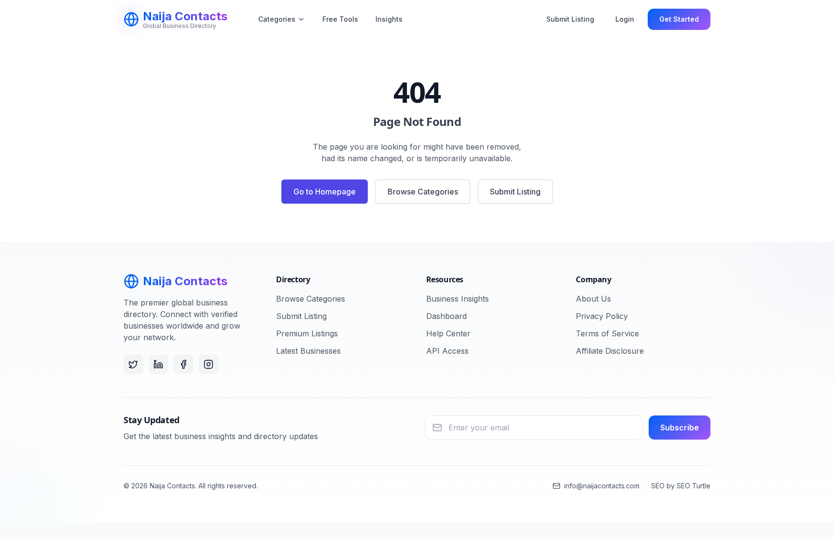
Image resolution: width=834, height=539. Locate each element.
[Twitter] (133, 364)
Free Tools (340, 19)
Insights (389, 19)
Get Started (679, 19)
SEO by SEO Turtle (680, 486)
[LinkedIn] (158, 364)
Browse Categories (423, 191)
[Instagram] (208, 364)
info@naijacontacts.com (601, 486)
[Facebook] (183, 364)
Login (624, 19)
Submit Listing (570, 19)
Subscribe (679, 427)
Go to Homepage (324, 191)
